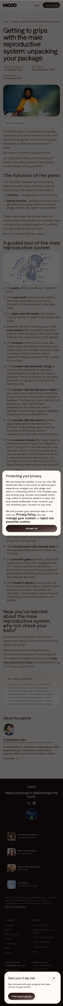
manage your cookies (21, 518)
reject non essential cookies (30, 519)
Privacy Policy (26, 514)
